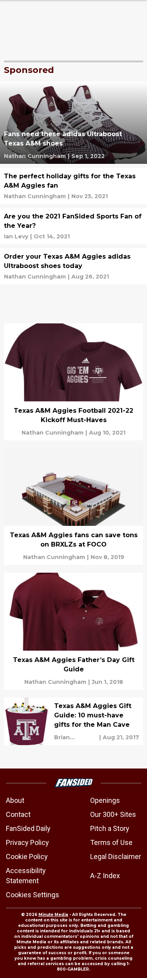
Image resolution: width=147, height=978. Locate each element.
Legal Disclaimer (115, 856)
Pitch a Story (109, 828)
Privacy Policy (27, 842)
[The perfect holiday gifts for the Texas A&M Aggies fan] (73, 186)
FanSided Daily (28, 828)
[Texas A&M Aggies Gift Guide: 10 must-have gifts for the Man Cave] (73, 721)
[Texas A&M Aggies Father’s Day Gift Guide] (73, 631)
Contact (18, 814)
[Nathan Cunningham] (35, 156)
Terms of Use (111, 842)
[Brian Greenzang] (75, 737)
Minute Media (53, 914)
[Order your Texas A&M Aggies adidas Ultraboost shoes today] (73, 266)
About (15, 800)
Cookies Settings (32, 895)
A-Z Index (105, 876)
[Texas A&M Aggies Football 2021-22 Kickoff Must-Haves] (73, 381)
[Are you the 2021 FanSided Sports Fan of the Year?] (73, 226)
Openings (105, 800)
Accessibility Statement (26, 875)
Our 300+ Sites (113, 814)
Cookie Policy (27, 856)
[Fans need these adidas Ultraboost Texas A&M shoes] (73, 123)
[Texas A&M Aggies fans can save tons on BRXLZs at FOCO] (73, 506)
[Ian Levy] (16, 236)
